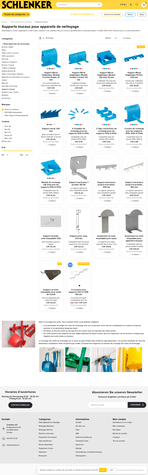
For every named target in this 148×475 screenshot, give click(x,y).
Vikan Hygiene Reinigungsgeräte (16, 115)
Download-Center (82, 441)
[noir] (79, 285)
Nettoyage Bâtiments (46, 426)
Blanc (8, 138)
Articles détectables (46, 445)
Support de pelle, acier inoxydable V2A (51, 237)
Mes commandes (119, 426)
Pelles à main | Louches (10, 53)
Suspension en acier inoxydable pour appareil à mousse (134, 238)
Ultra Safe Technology (9, 86)
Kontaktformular (20, 405)
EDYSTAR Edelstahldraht (13, 112)
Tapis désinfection (45, 441)
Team (77, 430)
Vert (7, 129)
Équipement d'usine (46, 448)
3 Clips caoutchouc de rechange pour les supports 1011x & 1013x (106, 131)
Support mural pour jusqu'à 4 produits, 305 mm (106, 184)
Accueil (4, 22)
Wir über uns (80, 426)
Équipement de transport (48, 437)
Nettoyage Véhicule (46, 430)
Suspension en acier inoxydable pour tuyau (106, 237)
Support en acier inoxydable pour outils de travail (51, 292)
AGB (77, 433)
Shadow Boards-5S (8, 71)
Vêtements (42, 452)
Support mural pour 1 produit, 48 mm (78, 183)
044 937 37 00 (12, 438)
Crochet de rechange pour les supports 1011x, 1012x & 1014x (134, 131)
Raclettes (5, 95)
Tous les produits (119, 441)
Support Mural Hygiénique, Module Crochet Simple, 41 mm (51, 76)
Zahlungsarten (81, 456)
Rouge (8, 135)
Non (111, 470)
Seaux (4, 50)
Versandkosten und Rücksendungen (89, 452)
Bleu (7, 132)
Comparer (52, 93)
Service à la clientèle (112, 14)
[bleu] (51, 68)
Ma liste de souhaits (120, 433)
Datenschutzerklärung (84, 437)
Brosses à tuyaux (8, 65)
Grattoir (4, 80)
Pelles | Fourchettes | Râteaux (12, 74)
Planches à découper (46, 433)
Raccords (5, 59)
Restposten (43, 456)
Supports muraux (41, 22)
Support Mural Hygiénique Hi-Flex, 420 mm (134, 75)
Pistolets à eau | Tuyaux (10, 92)
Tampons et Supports (9, 62)
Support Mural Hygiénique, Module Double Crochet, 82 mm (79, 76)
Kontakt (78, 422)
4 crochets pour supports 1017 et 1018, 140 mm (79, 292)
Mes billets (116, 430)
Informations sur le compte (122, 422)
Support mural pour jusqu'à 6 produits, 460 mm (134, 184)
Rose (8, 126)
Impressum (80, 445)
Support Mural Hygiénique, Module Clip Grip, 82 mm (106, 75)
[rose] (47, 68)
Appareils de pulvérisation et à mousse (16, 77)
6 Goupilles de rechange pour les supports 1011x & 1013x (78, 131)
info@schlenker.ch (13, 445)
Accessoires (6, 98)
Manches (5, 83)
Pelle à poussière (8, 56)
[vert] (49, 68)
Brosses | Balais (7, 47)
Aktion (130, 14)
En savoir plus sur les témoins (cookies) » (131, 470)
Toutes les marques (12, 109)
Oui (103, 470)
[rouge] (52, 68)
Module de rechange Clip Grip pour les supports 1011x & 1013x (51, 184)
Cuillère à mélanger (9, 68)
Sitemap (78, 448)
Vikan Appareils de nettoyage (21, 22)
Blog (141, 14)
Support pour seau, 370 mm (79, 237)
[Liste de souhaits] (137, 4)
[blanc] (52, 124)
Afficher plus (6, 141)
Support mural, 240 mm (51, 130)
